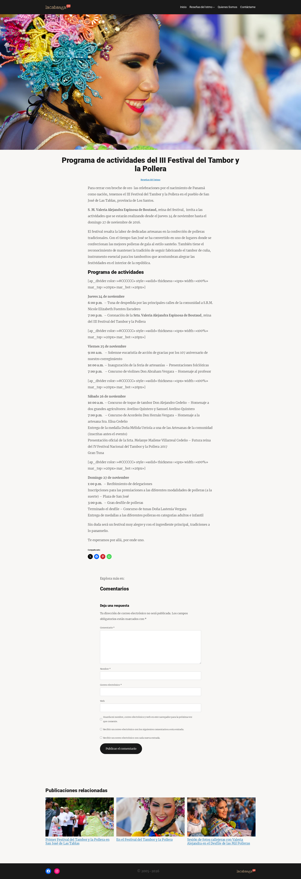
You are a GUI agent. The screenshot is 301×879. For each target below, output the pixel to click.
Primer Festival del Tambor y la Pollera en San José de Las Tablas (77, 841)
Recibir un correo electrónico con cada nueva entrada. (131, 737)
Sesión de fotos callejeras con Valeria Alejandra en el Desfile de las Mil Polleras (218, 841)
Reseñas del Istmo (150, 179)
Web (102, 701)
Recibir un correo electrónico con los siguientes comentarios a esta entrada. (143, 729)
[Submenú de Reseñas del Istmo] (214, 7)
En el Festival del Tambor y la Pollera (144, 840)
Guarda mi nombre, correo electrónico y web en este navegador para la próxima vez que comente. (147, 719)
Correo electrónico (111, 684)
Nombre (105, 668)
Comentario (107, 627)
